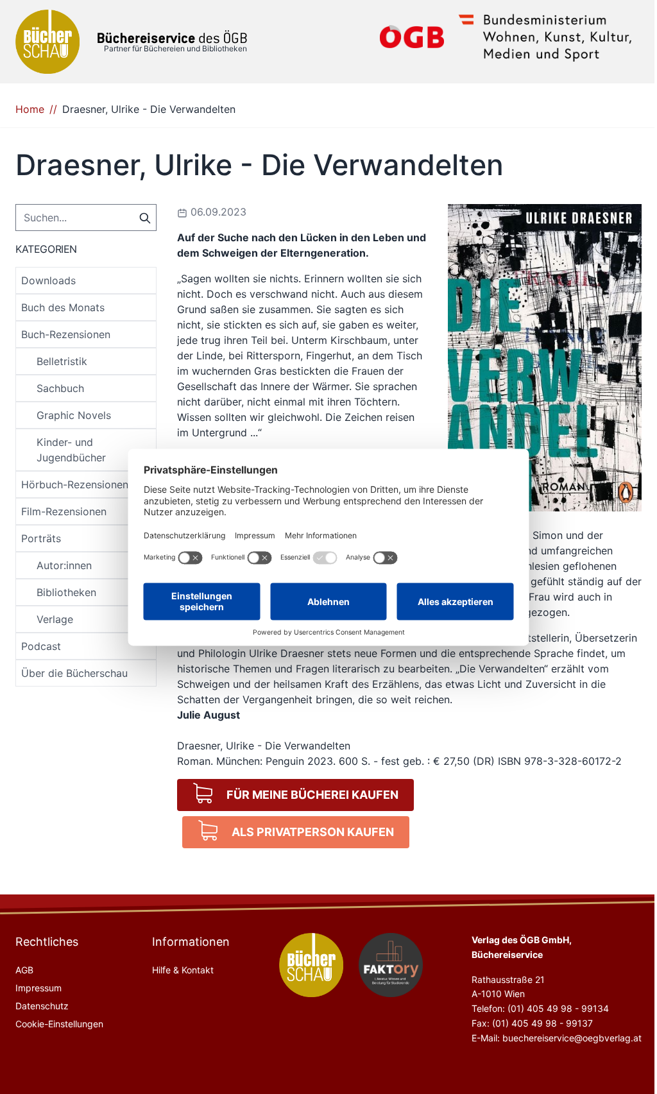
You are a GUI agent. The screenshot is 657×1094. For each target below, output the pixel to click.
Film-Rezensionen (64, 511)
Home (29, 109)
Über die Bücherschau (74, 673)
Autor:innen (64, 565)
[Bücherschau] (47, 42)
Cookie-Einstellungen (59, 1023)
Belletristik (62, 361)
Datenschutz (42, 1005)
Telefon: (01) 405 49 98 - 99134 (540, 1008)
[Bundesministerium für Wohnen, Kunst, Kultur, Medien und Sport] (545, 36)
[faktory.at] (391, 965)
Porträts (41, 538)
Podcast (41, 646)
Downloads (48, 280)
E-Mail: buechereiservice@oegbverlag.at (557, 1037)
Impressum (38, 987)
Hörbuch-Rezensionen (74, 484)
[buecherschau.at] (311, 965)
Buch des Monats (63, 307)
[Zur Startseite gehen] (172, 37)
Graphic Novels (74, 415)
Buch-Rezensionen (65, 334)
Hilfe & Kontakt (183, 969)
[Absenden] (145, 217)
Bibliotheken (66, 592)
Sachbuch (60, 388)
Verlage (55, 619)
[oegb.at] (412, 36)
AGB (24, 969)
